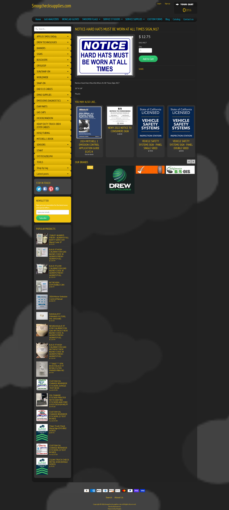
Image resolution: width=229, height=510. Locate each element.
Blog (168, 19)
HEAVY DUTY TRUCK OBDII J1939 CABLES (49, 125)
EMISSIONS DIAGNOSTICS (49, 100)
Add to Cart (148, 59)
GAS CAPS (41, 112)
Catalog (176, 19)
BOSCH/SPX (42, 59)
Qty (140, 47)
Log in (159, 4)
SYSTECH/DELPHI (45, 156)
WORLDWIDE (42, 77)
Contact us (188, 19)
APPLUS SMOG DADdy (47, 36)
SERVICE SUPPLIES (133, 19)
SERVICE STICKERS (111, 19)
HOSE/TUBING (43, 133)
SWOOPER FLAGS (90, 19)
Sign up (167, 4)
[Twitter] (38, 189)
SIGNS (40, 54)
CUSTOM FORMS (154, 19)
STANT (40, 150)
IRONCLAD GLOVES (70, 19)
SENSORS (41, 144)
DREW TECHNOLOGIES (47, 42)
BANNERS (41, 48)
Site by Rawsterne (114, 506)
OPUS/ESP (41, 65)
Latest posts (43, 173)
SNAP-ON (41, 83)
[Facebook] (45, 189)
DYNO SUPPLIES (44, 94)
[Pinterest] (51, 189)
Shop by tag (42, 168)
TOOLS (40, 162)
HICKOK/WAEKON (45, 118)
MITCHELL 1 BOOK (45, 138)
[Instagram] (57, 189)
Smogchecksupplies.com (51, 6)
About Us (118, 497)
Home (38, 19)
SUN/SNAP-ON (43, 71)
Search (109, 497)
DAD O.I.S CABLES (45, 89)
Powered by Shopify (114, 509)
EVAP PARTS (42, 106)
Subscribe (43, 218)
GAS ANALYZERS (51, 19)
